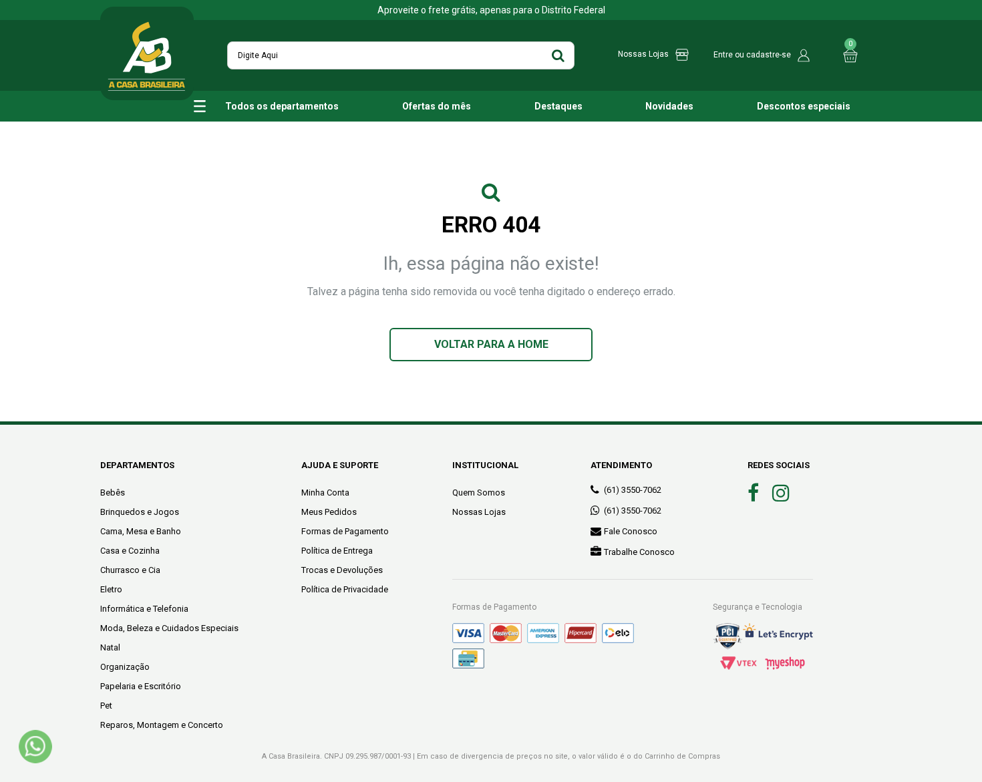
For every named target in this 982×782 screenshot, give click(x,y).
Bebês (112, 492)
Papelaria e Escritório (140, 686)
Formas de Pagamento (345, 531)
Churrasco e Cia (130, 570)
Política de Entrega (337, 551)
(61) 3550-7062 (632, 490)
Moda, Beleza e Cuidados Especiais (169, 628)
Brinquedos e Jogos (139, 512)
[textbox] (401, 55)
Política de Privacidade (344, 589)
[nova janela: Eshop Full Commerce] (785, 663)
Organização (125, 667)
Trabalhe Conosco (639, 552)
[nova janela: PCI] (728, 636)
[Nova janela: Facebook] (753, 493)
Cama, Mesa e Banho (140, 531)
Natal (110, 647)
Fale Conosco (630, 531)
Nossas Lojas (479, 512)
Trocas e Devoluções (342, 570)
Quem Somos (478, 492)
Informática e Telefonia (144, 609)
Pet (106, 706)
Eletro (111, 589)
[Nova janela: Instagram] (781, 493)
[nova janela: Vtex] (738, 663)
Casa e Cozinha (130, 551)
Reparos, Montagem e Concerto (161, 725)
